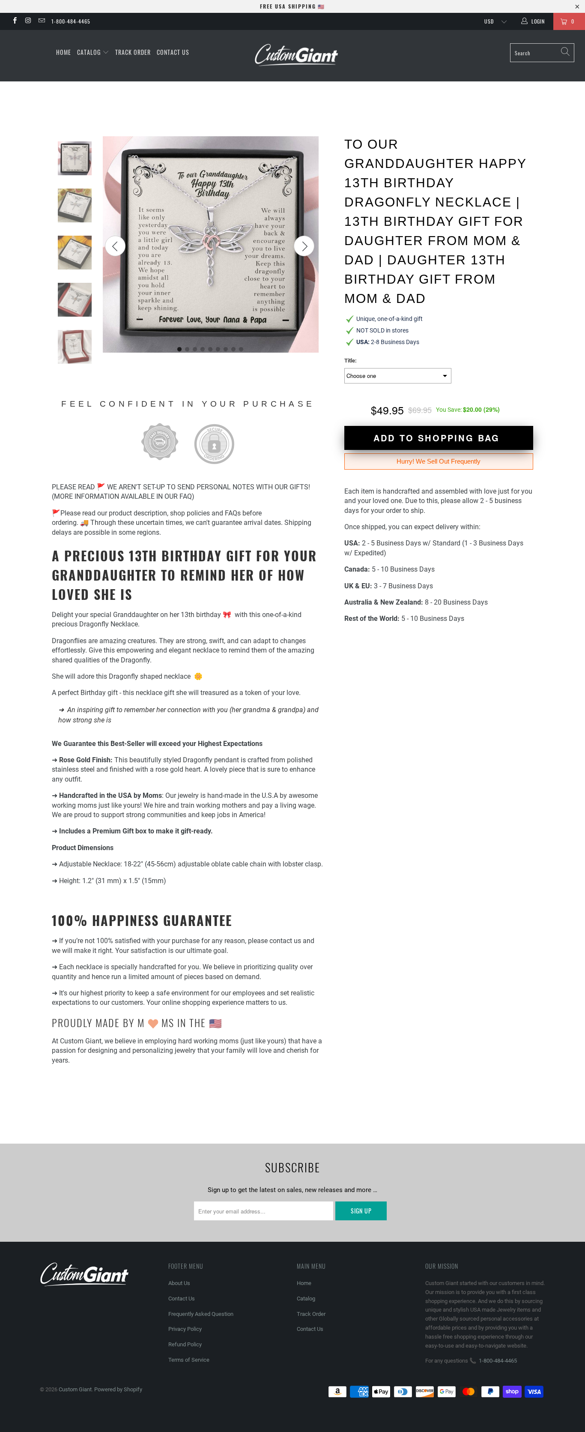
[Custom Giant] (297, 55)
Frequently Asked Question (200, 1314)
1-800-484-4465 (70, 21)
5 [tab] (211, 349)
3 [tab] (195, 349)
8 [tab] (234, 349)
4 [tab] (203, 349)
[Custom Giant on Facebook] (14, 21)
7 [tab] (226, 349)
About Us (179, 1283)
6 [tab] (218, 349)
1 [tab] (180, 349)
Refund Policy (185, 1344)
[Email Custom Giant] (41, 21)
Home (63, 52)
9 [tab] (241, 349)
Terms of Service (188, 1360)
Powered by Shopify (118, 1389)
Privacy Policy (185, 1329)
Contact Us (173, 52)
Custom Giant (75, 1389)
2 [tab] (187, 349)
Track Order (133, 52)
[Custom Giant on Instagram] (27, 21)
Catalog (89, 52)
